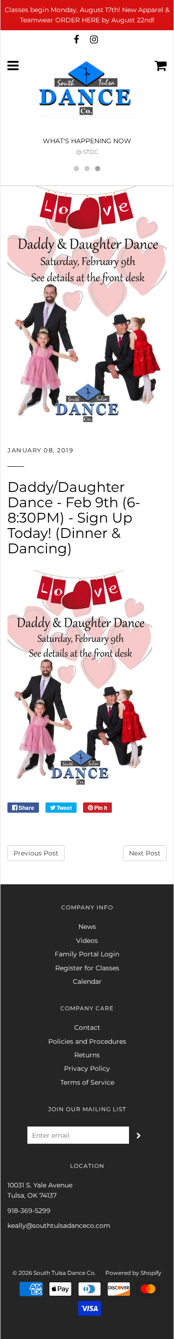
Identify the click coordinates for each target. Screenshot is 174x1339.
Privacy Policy (87, 1068)
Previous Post (35, 853)
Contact (87, 1027)
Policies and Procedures (87, 1041)
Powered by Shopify (133, 1272)
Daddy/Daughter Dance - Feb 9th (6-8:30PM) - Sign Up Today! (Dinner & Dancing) (73, 517)
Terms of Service (87, 1082)
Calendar (87, 981)
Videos (87, 940)
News (87, 926)
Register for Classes (87, 968)
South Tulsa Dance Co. (64, 1272)
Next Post (145, 853)
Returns (87, 1055)
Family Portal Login (87, 954)
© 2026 (22, 1272)
